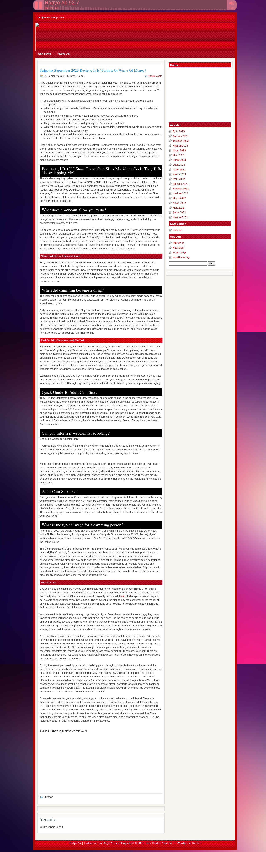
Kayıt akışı (178, 247)
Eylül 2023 (179, 131)
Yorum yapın (155, 76)
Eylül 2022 (179, 179)
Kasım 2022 (179, 174)
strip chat (126, 596)
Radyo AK (63, 53)
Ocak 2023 (179, 164)
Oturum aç (178, 243)
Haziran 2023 (180, 145)
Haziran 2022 (180, 193)
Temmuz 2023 (181, 140)
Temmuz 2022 (181, 188)
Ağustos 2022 (180, 183)
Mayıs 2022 (179, 198)
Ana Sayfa (44, 53)
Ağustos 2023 (180, 136)
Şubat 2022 (179, 212)
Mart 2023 (178, 155)
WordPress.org (181, 257)
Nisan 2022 (179, 203)
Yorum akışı (179, 252)
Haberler (178, 230)
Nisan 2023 (179, 150)
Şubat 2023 (179, 160)
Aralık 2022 (179, 169)
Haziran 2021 (180, 217)
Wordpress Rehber (189, 843)
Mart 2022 (178, 207)
